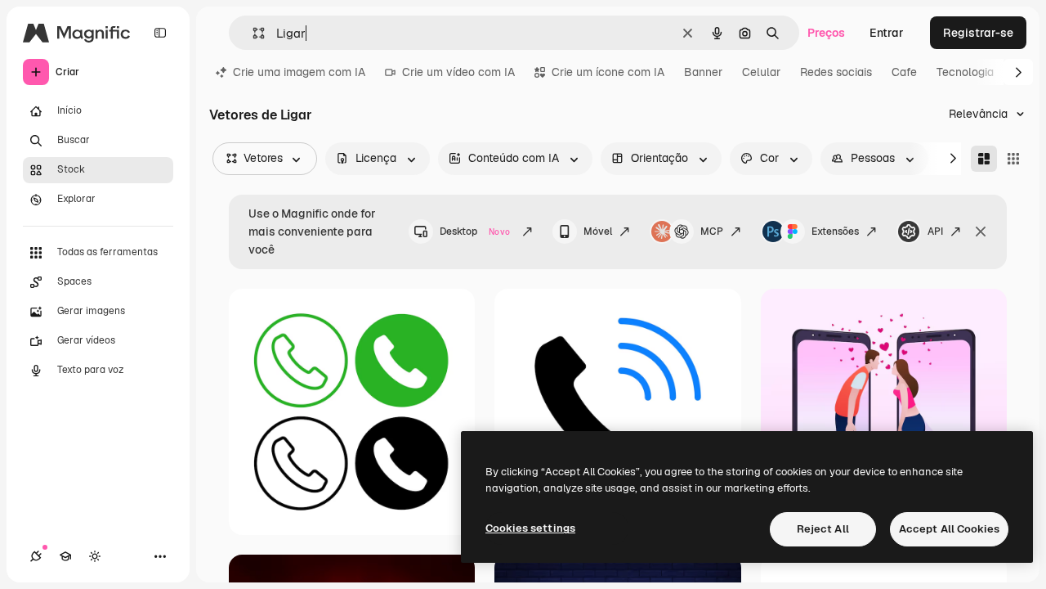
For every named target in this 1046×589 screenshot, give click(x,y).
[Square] (1013, 159)
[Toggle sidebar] (160, 33)
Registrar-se (978, 32)
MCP (711, 231)
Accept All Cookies (949, 529)
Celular (761, 72)
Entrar (886, 32)
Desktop (475, 231)
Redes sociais (836, 72)
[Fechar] (980, 231)
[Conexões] (36, 556)
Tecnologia (965, 72)
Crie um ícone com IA (608, 72)
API (935, 231)
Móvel (597, 231)
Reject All (823, 529)
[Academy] (65, 556)
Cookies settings (530, 528)
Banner (703, 72)
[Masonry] (984, 159)
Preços (826, 32)
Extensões (835, 231)
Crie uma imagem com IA (299, 72)
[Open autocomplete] (252, 33)
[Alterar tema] (95, 556)
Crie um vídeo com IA (458, 72)
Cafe (904, 72)
